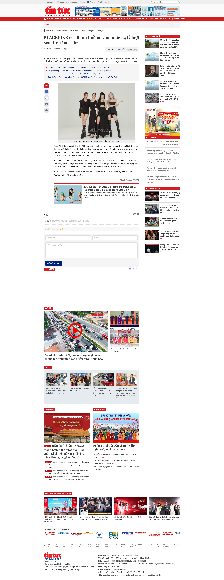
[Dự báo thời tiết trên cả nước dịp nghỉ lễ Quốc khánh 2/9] (116, 428)
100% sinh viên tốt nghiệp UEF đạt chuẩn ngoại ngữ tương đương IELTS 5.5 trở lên (59, 519)
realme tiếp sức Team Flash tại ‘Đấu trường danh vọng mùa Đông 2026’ (93, 518)
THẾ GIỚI (58, 19)
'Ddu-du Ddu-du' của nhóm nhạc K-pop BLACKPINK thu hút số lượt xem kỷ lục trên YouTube (83, 77)
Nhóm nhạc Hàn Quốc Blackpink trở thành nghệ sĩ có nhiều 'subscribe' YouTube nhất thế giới (110, 188)
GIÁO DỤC (98, 19)
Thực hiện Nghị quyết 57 (169, 19)
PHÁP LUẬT (81, 19)
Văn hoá (49, 30)
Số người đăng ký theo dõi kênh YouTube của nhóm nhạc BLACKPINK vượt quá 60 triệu (81, 71)
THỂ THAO (107, 19)
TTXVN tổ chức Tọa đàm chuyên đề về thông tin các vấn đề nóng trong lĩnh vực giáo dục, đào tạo (126, 393)
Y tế (156, 19)
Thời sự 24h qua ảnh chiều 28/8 (122, 329)
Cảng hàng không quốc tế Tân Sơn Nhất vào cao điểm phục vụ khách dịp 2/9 (103, 391)
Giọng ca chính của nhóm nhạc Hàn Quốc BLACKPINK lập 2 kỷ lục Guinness (77, 74)
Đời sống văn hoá (61, 31)
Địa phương (166, 545)
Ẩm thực (100, 31)
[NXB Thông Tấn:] (93, 536)
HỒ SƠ (115, 19)
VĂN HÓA (90, 19)
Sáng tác (91, 31)
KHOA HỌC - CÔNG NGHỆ (135, 19)
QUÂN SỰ (122, 19)
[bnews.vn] (107, 536)
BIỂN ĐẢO (149, 19)
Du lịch (83, 31)
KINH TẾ (66, 19)
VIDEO (183, 19)
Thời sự (50, 19)
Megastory (47, 446)
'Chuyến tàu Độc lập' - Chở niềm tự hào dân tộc (123, 350)
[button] (136, 382)
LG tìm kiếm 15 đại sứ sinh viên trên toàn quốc (129, 518)
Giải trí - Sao (74, 31)
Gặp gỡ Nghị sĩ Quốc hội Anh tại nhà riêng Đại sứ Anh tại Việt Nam (164, 518)
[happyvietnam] (80, 533)
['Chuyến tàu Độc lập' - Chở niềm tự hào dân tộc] (124, 338)
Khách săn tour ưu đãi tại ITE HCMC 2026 (80, 389)
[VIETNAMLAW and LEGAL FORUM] (69, 534)
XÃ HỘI (72, 19)
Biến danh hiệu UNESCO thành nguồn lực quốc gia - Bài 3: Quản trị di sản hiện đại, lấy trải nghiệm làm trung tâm (67, 465)
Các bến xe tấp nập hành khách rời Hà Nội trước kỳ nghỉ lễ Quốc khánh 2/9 (56, 390)
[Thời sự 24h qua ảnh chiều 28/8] (124, 319)
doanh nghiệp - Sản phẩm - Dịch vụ (58, 494)
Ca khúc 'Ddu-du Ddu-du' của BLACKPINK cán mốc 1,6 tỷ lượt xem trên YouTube (78, 67)
